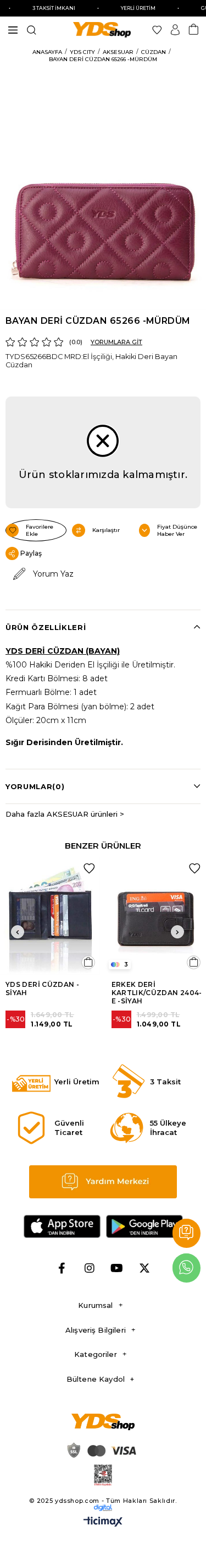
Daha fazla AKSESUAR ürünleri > (64, 814)
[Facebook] (62, 1268)
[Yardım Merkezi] (186, 1233)
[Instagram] (89, 1268)
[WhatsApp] (186, 1268)
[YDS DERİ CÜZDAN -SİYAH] (50, 916)
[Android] (144, 1226)
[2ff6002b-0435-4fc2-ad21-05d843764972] (100, 1450)
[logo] (103, 1422)
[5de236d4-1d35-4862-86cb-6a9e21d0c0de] (103, 1508)
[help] (103, 1182)
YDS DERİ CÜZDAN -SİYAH (42, 988)
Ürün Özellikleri (45, 627)
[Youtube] (117, 1268)
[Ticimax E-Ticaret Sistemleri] (103, 1522)
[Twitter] (144, 1268)
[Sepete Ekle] (88, 962)
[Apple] (62, 1226)
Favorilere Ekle (89, 868)
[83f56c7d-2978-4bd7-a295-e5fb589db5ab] (103, 1475)
